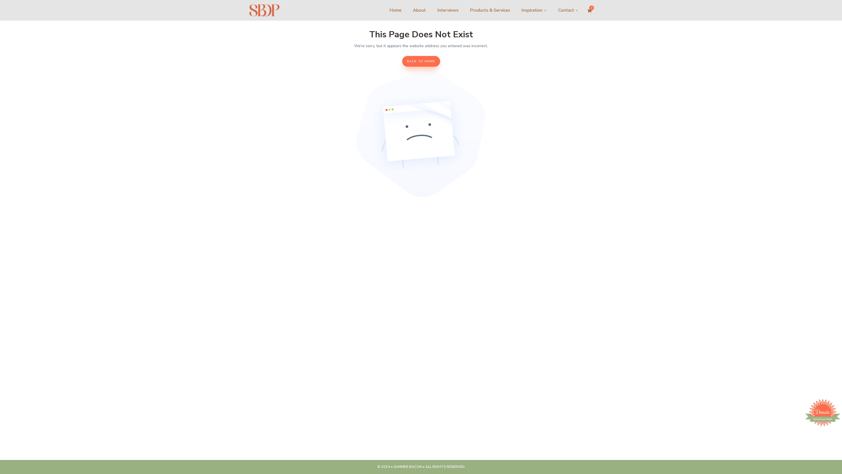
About (419, 10)
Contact (566, 10)
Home (395, 10)
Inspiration (531, 10)
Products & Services (490, 10)
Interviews (447, 10)
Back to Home (421, 61)
